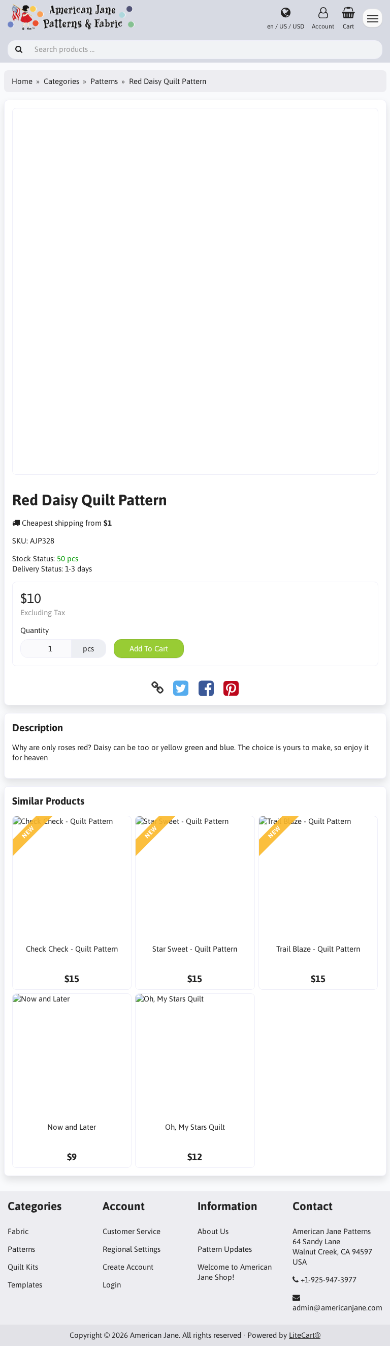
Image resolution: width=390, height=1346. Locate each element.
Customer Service (131, 1231)
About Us (213, 1231)
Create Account (128, 1267)
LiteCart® (304, 1335)
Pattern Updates (225, 1249)
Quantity (34, 630)
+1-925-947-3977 (328, 1279)
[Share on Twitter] (180, 688)
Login (112, 1284)
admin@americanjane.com (337, 1307)
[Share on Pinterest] (231, 688)
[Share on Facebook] (206, 688)
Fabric (18, 1231)
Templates (25, 1284)
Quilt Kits (23, 1267)
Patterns (104, 81)
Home (22, 81)
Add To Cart (148, 648)
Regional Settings (131, 1249)
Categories (61, 81)
